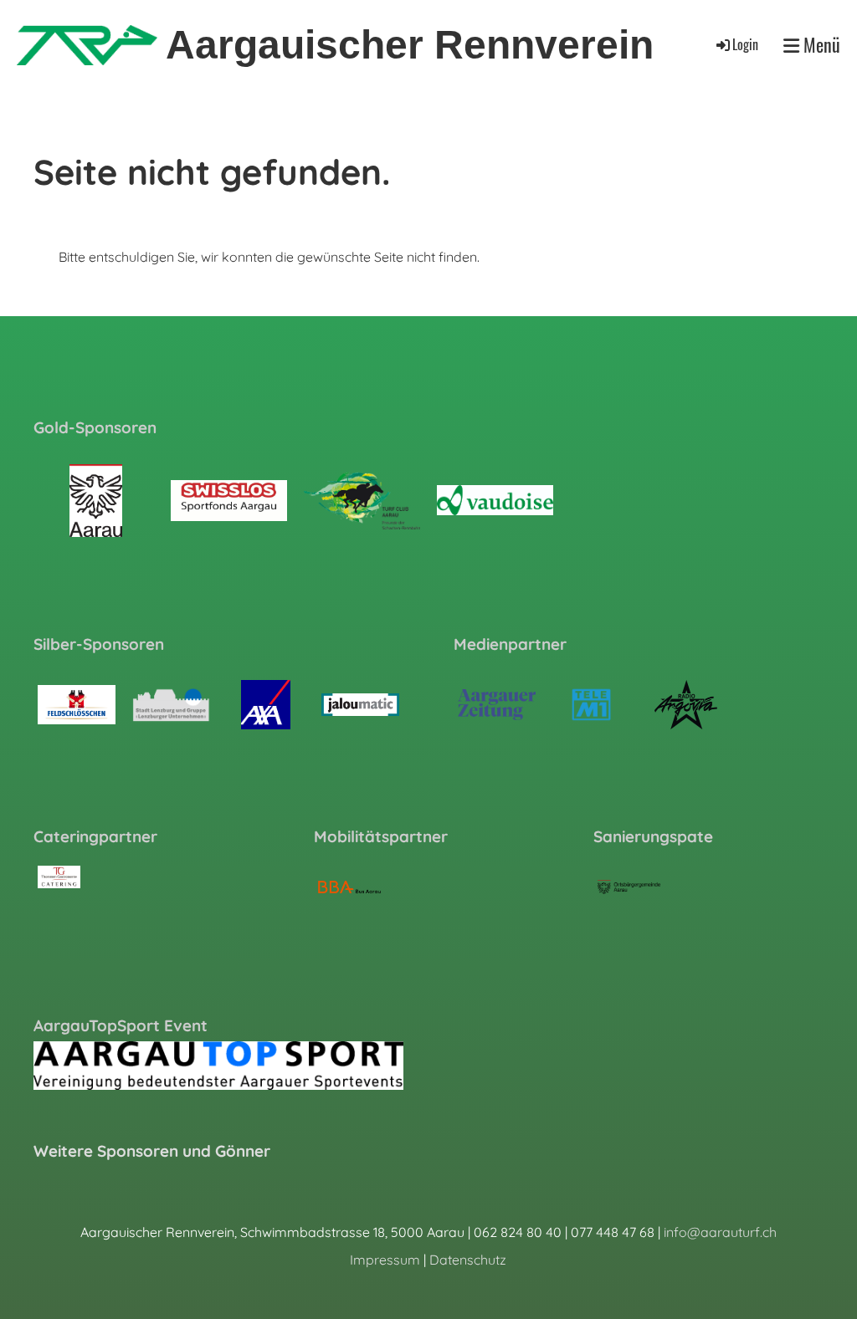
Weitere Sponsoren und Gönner (151, 1151)
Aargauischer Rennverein (410, 45)
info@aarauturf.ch (720, 1232)
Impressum (385, 1259)
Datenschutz (467, 1259)
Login (745, 44)
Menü (819, 45)
